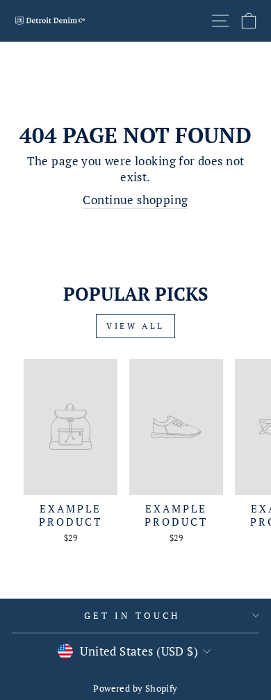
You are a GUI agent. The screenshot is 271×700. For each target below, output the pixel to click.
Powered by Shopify (135, 688)
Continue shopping (135, 200)
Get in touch (132, 615)
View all (135, 326)
